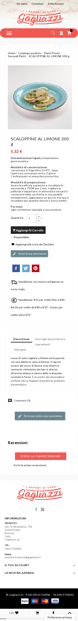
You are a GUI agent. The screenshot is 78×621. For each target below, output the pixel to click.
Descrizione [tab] (21, 339)
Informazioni (15, 518)
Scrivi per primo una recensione (42, 416)
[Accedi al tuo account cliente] (61, 33)
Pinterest (35, 268)
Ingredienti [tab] (43, 344)
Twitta (26, 268)
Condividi (16, 268)
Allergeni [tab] (20, 349)
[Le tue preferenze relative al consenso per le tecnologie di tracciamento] (59, 617)
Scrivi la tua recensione (32, 253)
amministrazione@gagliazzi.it (23, 557)
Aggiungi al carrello (29, 230)
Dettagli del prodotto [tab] (50, 339)
